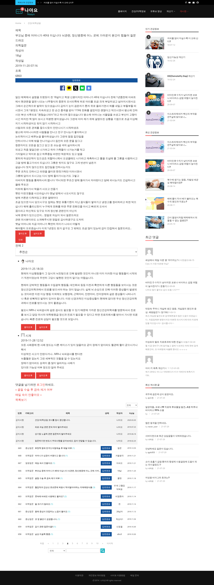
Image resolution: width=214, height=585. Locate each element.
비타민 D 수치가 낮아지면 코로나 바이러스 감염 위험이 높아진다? (182, 98)
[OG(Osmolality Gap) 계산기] (154, 81)
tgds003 (151, 452)
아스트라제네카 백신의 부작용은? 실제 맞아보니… (182, 115)
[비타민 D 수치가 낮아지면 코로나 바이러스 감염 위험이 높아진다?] (154, 100)
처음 (42, 543)
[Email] (194, 2)
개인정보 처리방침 (97, 575)
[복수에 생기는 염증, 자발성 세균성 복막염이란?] (154, 184)
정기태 (164, 312)
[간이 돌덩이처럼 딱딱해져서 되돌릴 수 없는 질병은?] (154, 222)
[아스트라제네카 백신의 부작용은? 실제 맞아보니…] (154, 118)
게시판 (183, 11)
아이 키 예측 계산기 (155, 368)
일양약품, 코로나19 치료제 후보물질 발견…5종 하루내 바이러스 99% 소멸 (171, 409)
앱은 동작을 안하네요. (156, 423)
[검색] (102, 550)
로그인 (41, 384)
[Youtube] (189, 2)
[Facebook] (185, 2)
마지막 (110, 543)
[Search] (197, 11)
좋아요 (22, 233)
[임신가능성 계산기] (154, 62)
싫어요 (38, 233)
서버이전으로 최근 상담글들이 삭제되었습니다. (168, 436)
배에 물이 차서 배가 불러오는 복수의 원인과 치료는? (182, 200)
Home (18, 23)
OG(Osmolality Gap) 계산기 (181, 76)
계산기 (170, 11)
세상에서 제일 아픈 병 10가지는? (161, 260)
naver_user (153, 426)
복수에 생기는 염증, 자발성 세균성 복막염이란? (182, 181)
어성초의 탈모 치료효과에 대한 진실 (163, 341)
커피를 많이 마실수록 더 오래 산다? (58, 3)
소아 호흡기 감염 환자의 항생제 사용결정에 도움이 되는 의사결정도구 (171, 463)
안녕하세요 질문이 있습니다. (159, 448)
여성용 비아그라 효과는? (157, 477)
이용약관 (79, 575)
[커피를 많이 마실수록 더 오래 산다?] (154, 43)
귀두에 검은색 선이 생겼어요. (159, 394)
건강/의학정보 (138, 11)
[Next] (41, 2)
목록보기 (21, 400)
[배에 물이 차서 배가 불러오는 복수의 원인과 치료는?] (154, 203)
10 (97, 543)
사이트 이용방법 (117, 575)
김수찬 (151, 398)
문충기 (163, 286)
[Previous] (38, 2)
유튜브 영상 (156, 11)
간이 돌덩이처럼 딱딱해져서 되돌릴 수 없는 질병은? (182, 219)
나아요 (151, 439)
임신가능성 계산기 (176, 57)
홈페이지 (122, 11)
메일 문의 (134, 575)
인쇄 (20, 240)
